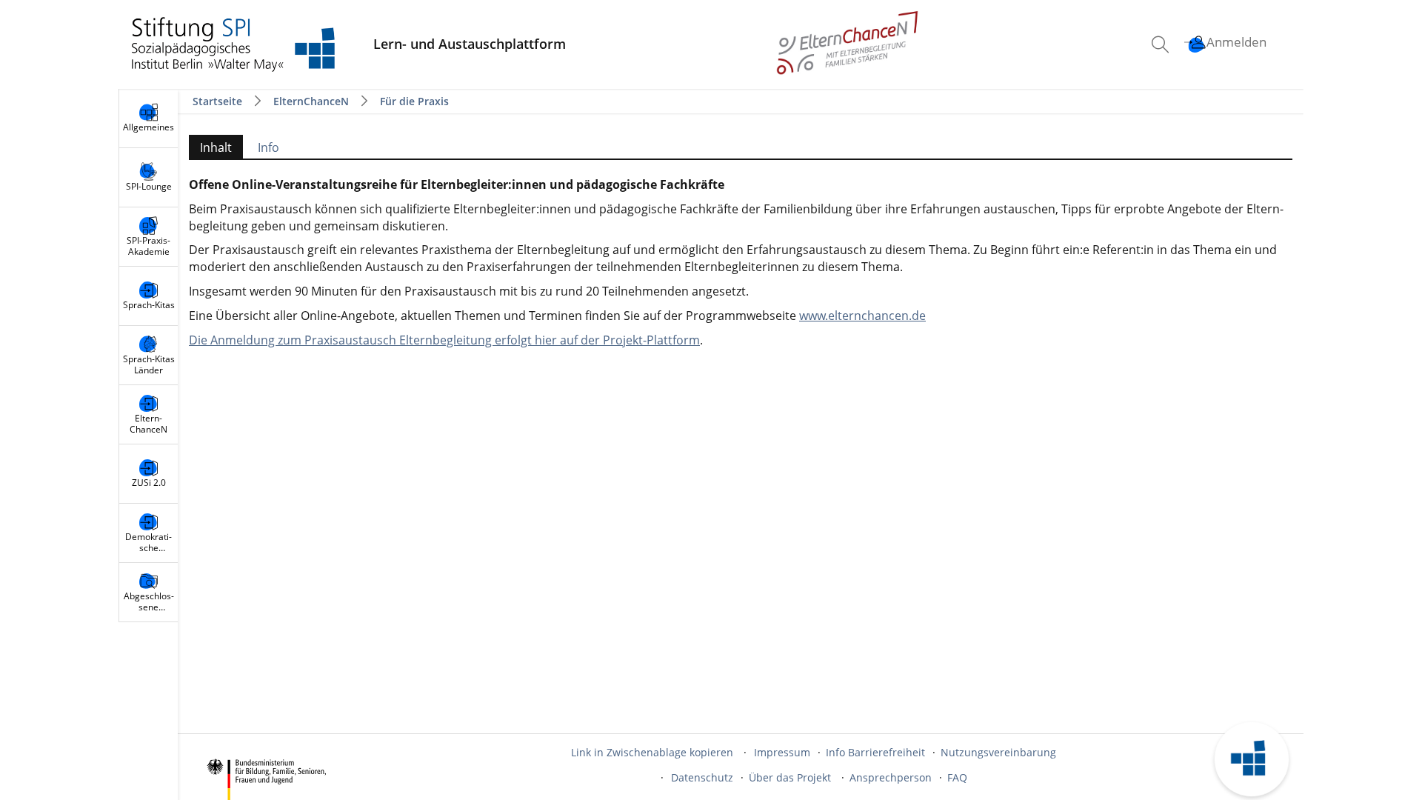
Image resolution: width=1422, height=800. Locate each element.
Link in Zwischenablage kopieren (652, 752)
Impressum (782, 752)
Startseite (219, 101)
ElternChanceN (311, 101)
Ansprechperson (890, 777)
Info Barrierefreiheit (875, 752)
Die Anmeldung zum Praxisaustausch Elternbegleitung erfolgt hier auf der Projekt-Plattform (444, 340)
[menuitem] (1162, 44)
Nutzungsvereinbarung (998, 752)
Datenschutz (702, 777)
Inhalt (210, 149)
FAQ (957, 777)
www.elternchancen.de (862, 315)
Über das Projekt (791, 777)
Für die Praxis (414, 101)
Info (268, 147)
